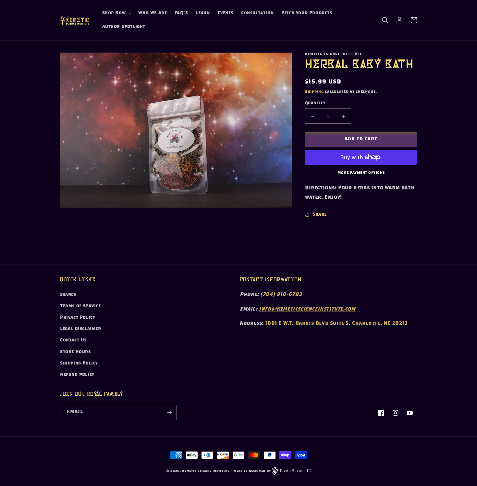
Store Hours (75, 352)
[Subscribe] (169, 412)
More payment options (361, 172)
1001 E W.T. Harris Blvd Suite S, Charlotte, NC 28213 (336, 324)
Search (68, 295)
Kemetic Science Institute (205, 471)
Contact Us (73, 340)
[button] (116, 13)
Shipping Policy (79, 363)
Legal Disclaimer (80, 329)
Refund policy (77, 375)
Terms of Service (80, 306)
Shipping (314, 92)
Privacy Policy (77, 318)
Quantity (315, 103)
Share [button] (319, 215)
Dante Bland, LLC (295, 471)
